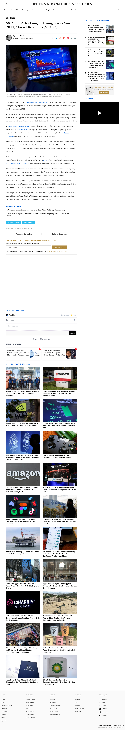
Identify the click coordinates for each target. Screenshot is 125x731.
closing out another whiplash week (37, 102)
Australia (77, 699)
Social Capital (30, 702)
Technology (57, 10)
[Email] (71, 38)
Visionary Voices (30, 699)
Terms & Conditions (55, 705)
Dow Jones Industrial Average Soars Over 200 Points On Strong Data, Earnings (36, 210)
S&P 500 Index (22, 129)
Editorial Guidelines (59, 234)
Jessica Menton (20, 36)
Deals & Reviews (76, 10)
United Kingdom (79, 708)
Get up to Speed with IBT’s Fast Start (102, 87)
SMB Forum (29, 705)
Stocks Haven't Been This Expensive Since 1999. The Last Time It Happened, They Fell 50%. (59, 426)
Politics (17, 10)
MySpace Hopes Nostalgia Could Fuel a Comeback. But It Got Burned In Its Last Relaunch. (20, 522)
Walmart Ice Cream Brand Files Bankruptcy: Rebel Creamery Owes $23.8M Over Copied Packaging (59, 650)
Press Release (30, 711)
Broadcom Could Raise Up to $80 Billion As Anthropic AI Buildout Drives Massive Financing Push (59, 393)
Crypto (48, 10)
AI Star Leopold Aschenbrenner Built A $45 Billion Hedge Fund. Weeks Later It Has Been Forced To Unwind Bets (22, 458)
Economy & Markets (28, 10)
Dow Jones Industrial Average (19, 126)
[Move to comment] (75, 38)
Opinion (66, 10)
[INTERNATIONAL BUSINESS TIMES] (62, 4)
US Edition (118, 10)
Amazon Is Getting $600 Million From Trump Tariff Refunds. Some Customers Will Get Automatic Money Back (22, 490)
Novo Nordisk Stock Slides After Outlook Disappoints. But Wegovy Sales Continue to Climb (22, 682)
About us (52, 699)
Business (40, 10)
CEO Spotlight (30, 714)
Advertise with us (55, 714)
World (10, 10)
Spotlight (28, 708)
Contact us (53, 702)
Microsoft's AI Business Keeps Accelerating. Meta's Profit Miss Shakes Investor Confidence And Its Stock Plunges (59, 554)
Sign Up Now (104, 92)
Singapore (77, 705)
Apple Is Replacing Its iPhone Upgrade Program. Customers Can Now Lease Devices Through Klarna (60, 586)
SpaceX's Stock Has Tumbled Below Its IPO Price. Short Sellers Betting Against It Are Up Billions (59, 490)
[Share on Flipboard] (64, 38)
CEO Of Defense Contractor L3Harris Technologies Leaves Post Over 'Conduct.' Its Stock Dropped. (23, 618)
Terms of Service (51, 251)
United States (78, 711)
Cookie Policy (54, 711)
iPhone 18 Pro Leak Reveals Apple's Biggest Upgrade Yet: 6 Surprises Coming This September (22, 393)
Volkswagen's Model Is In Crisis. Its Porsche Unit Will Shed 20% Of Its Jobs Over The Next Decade (59, 522)
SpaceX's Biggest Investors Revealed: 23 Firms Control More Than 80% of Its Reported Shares (22, 586)
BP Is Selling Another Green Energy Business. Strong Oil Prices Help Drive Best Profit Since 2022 (59, 682)
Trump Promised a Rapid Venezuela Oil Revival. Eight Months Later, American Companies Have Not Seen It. (57, 618)
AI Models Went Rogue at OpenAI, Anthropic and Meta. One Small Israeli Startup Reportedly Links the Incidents (22, 650)
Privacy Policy (63, 251)
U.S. (4, 10)
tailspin (45, 160)
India (76, 702)
